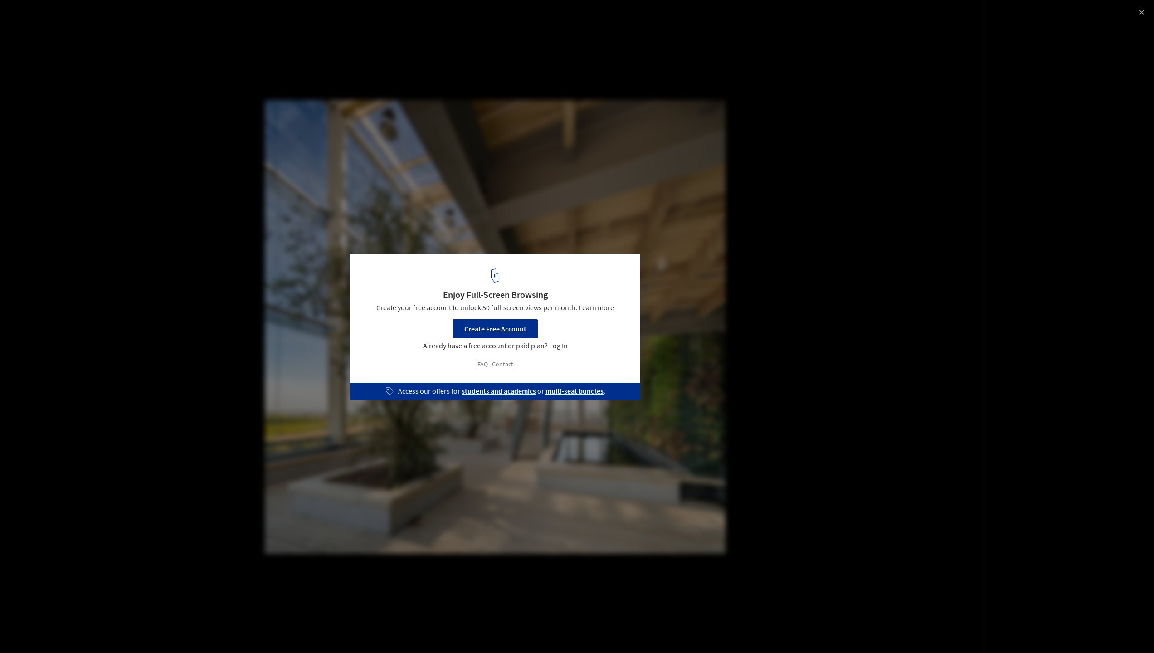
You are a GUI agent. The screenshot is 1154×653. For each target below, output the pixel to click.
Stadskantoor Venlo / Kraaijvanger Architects (111, 16)
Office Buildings (36, 629)
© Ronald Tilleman (36, 32)
